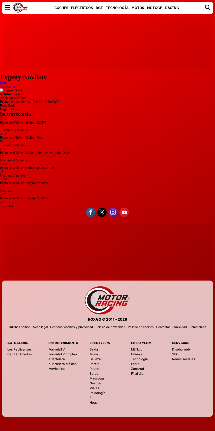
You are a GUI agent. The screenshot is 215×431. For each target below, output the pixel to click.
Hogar (94, 403)
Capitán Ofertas (19, 354)
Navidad (96, 383)
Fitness (136, 354)
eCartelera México (63, 364)
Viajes (94, 388)
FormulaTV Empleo (63, 354)
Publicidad (179, 327)
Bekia (94, 349)
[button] (7, 8)
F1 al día (137, 374)
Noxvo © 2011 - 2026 (107, 319)
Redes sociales (183, 359)
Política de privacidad (110, 327)
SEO (175, 354)
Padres (95, 369)
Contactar (163, 327)
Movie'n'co (57, 369)
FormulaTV (57, 349)
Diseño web (181, 349)
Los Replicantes (19, 349)
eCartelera (57, 359)
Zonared (137, 369)
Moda (94, 354)
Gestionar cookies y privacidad (71, 327)
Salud (94, 374)
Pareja (95, 364)
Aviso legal (40, 327)
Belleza (95, 359)
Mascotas (97, 378)
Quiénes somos (19, 327)
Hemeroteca (197, 327)
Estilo (135, 364)
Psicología (97, 393)
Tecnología (139, 359)
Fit (92, 398)
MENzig (136, 349)
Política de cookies (141, 327)
